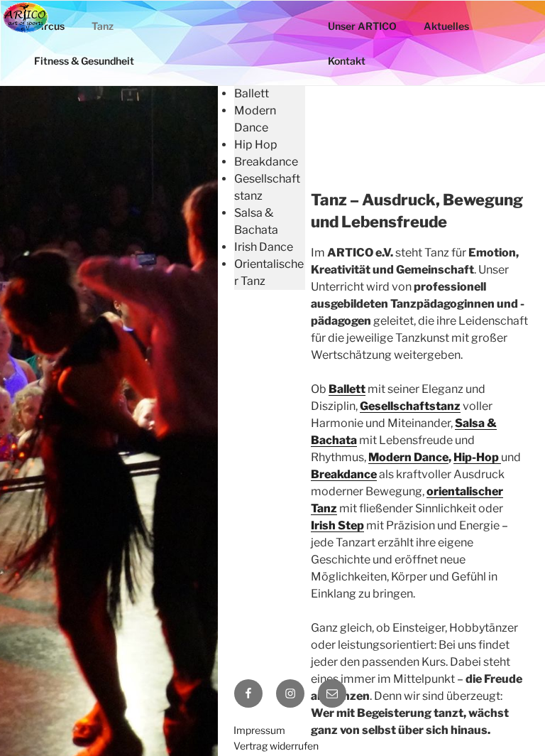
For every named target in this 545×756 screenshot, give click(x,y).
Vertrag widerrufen (276, 746)
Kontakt (346, 61)
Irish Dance (263, 247)
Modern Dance (408, 457)
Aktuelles (446, 26)
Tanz (103, 26)
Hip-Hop (477, 457)
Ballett (251, 93)
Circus (49, 26)
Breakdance (266, 161)
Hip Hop (255, 144)
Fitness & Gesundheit (84, 61)
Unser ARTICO (362, 26)
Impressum (259, 730)
